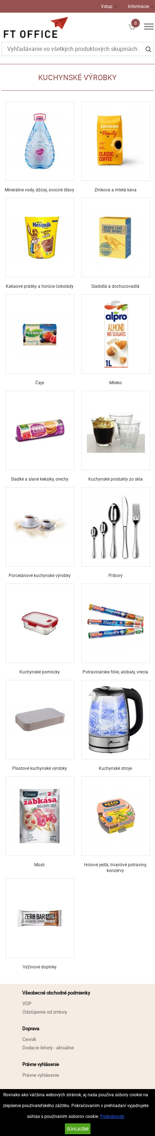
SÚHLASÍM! (78, 1129)
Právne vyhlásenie (40, 1075)
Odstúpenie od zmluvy (44, 1012)
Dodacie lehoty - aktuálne (48, 1047)
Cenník (29, 1039)
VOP (26, 1003)
